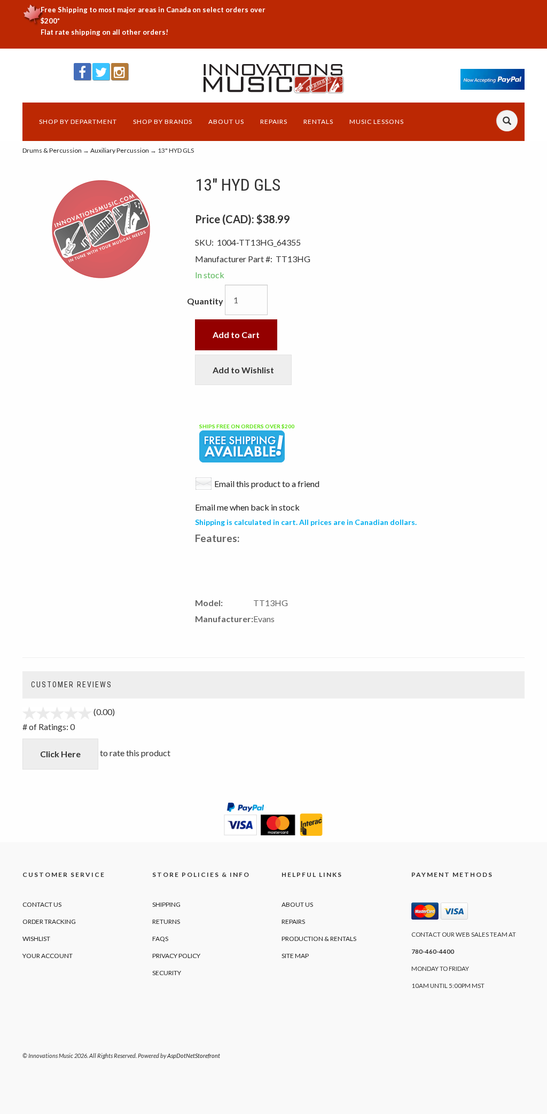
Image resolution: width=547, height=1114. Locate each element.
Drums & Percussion (52, 150)
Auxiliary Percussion (119, 150)
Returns (166, 921)
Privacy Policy (176, 956)
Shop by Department (78, 121)
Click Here (60, 754)
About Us (226, 121)
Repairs (273, 121)
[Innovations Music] (273, 79)
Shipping (166, 904)
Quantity (205, 301)
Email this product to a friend (266, 483)
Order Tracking (49, 921)
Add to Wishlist (243, 370)
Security (166, 973)
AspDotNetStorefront (193, 1055)
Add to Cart (236, 335)
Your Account (47, 956)
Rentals (318, 121)
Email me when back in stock (247, 507)
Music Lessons (376, 121)
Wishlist (36, 939)
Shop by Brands (162, 121)
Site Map (295, 956)
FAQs (160, 939)
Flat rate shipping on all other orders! (104, 32)
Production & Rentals (319, 939)
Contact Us (41, 904)
